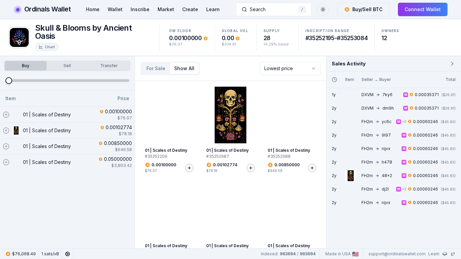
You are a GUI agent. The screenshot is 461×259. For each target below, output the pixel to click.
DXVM (367, 94)
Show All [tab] (184, 68)
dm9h (388, 108)
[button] (363, 9)
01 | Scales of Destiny (47, 114)
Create (190, 9)
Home (93, 9)
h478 (387, 162)
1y (334, 94)
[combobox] (290, 68)
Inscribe (140, 9)
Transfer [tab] (109, 65)
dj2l (385, 189)
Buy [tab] (25, 65)
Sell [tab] (67, 65)
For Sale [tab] (155, 68)
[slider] (8, 80)
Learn (213, 9)
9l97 (386, 135)
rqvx (386, 148)
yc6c (386, 121)
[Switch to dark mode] (323, 9)
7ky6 (387, 94)
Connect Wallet (423, 9)
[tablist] (67, 65)
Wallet (115, 9)
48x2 (387, 175)
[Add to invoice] (189, 168)
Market (166, 9)
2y (334, 108)
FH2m (367, 121)
